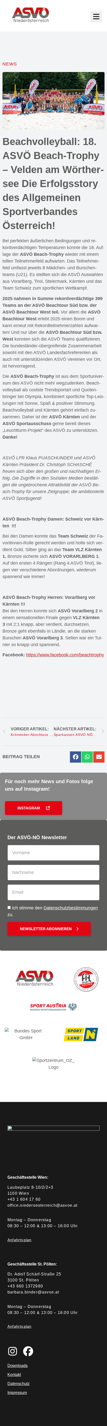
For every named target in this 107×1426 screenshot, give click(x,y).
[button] (75, 757)
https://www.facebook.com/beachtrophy (65, 654)
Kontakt (14, 1374)
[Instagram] (12, 1351)
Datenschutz (18, 1383)
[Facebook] (28, 1351)
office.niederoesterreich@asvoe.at (42, 1205)
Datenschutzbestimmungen (71, 907)
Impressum (17, 1392)
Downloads (17, 1365)
